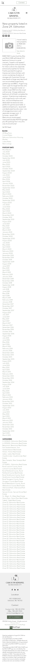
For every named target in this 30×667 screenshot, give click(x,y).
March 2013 (6, 418)
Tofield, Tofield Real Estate (11, 500)
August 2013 (6, 408)
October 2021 (7, 217)
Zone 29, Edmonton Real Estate (17, 33)
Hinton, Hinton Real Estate (11, 452)
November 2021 (8, 215)
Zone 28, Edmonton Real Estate (13, 549)
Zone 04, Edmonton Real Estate (13, 509)
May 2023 (6, 190)
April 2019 (6, 270)
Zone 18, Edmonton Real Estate (13, 534)
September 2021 (8, 219)
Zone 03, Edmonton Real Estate (13, 507)
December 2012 (8, 424)
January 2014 (7, 399)
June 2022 (6, 207)
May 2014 (5, 391)
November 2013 (8, 401)
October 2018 (7, 283)
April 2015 (6, 370)
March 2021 (6, 230)
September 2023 (8, 188)
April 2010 (6, 433)
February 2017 (7, 325)
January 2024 (7, 183)
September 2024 (8, 171)
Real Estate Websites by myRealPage (15, 624)
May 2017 (5, 319)
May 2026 (6, 154)
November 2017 (8, 306)
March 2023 (6, 194)
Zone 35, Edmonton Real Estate (13, 555)
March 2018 (6, 298)
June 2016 (6, 340)
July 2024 (6, 175)
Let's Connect (15, 617)
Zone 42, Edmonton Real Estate (13, 557)
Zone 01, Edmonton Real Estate (13, 502)
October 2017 (7, 308)
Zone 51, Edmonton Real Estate (13, 560)
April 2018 (6, 295)
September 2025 (8, 158)
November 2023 (8, 185)
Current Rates (7, 135)
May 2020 (6, 245)
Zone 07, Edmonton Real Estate (13, 513)
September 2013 (8, 405)
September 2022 (8, 200)
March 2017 (6, 323)
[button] (12, 589)
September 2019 (8, 262)
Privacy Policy (15, 623)
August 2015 (6, 361)
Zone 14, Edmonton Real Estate (13, 526)
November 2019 (8, 257)
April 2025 (6, 166)
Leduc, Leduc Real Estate (11, 454)
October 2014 (7, 380)
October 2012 (7, 429)
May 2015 (5, 367)
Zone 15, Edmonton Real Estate (13, 528)
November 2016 (8, 329)
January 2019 (7, 276)
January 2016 (7, 350)
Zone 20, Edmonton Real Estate (13, 538)
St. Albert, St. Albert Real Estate (13, 496)
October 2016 (7, 331)
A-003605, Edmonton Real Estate (14, 441)
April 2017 (6, 321)
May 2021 (5, 226)
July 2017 (5, 314)
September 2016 (8, 334)
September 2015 (8, 359)
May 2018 (5, 293)
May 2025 (6, 164)
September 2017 (8, 310)
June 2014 (6, 389)
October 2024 (7, 169)
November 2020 (8, 234)
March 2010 (6, 435)
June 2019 (6, 266)
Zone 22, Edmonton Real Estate (13, 543)
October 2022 (7, 198)
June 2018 (6, 291)
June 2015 (6, 365)
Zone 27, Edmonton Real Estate (13, 547)
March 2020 (6, 249)
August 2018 (6, 287)
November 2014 (8, 378)
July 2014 (5, 386)
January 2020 (7, 253)
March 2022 (6, 213)
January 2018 (7, 302)
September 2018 (8, 285)
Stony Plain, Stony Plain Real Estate (15, 498)
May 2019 (5, 268)
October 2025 (7, 156)
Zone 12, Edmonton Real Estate (13, 521)
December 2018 (8, 279)
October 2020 (7, 236)
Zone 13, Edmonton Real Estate (13, 524)
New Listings (7, 144)
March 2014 (6, 395)
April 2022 (6, 211)
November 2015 (8, 355)
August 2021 (6, 221)
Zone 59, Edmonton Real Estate (13, 568)
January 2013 (7, 422)
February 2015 (7, 374)
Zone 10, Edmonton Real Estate (13, 519)
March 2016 (6, 346)
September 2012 (8, 431)
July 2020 (6, 243)
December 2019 (8, 255)
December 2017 (8, 304)
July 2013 (5, 410)
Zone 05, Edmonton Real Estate (13, 511)
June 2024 (6, 177)
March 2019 (6, 272)
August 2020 (7, 240)
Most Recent (6, 150)
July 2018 (5, 289)
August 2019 (6, 264)
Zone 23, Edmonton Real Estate (13, 545)
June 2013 (6, 412)
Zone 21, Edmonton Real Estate (13, 540)
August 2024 (7, 173)
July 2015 (5, 363)
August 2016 (6, 336)
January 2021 (7, 232)
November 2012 (8, 427)
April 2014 (6, 393)
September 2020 (8, 238)
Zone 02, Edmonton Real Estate (13, 504)
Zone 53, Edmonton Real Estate (13, 562)
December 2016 (8, 327)
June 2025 (6, 162)
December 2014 (8, 376)
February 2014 (7, 397)
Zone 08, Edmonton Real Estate (13, 515)
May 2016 (5, 342)
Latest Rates (6, 141)
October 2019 (7, 260)
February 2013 (7, 420)
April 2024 (6, 181)
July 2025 (6, 160)
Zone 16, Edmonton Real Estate (13, 530)
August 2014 (6, 384)
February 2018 (7, 300)
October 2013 (7, 403)
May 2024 (6, 179)
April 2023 (6, 192)
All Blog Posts (7, 133)
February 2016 (7, 348)
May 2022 (6, 209)
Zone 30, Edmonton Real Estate (13, 553)
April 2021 (6, 228)
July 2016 (5, 338)
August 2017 (6, 312)
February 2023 (7, 196)
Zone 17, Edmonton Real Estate (13, 532)
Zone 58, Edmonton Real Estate (13, 566)
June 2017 (6, 317)
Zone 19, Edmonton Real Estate (13, 536)
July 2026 (6, 152)
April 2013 (6, 416)
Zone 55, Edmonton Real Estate (13, 564)
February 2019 (7, 274)
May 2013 (5, 414)
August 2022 (7, 202)
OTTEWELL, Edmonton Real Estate (14, 464)
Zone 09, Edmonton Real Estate (13, 517)
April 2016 (6, 344)
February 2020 (7, 251)
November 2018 (8, 281)
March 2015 (6, 372)
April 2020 (6, 247)
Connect (21, 2)
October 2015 (7, 357)
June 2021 (6, 224)
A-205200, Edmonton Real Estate (14, 443)
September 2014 (8, 382)
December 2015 (8, 353)
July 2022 (6, 204)
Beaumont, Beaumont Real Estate (14, 445)
